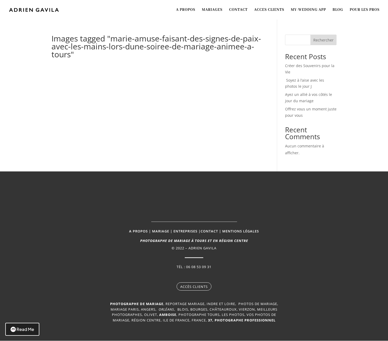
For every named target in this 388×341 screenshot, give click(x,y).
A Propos (185, 10)
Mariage (160, 231)
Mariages (212, 10)
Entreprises (185, 231)
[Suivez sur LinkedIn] (210, 276)
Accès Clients (194, 286)
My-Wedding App (308, 10)
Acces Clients (269, 10)
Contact (238, 10)
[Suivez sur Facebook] (178, 276)
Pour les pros (365, 10)
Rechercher (323, 40)
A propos (138, 231)
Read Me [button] (25, 329)
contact (209, 231)
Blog (338, 10)
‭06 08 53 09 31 (198, 266)
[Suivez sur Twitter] (199, 276)
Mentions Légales (240, 231)
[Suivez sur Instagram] (188, 276)
